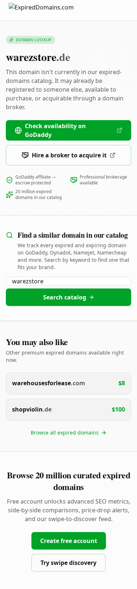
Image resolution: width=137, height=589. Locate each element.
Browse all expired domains (65, 432)
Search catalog (64, 297)
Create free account (68, 541)
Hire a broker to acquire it (69, 155)
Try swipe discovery (68, 563)
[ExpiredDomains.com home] (49, 10)
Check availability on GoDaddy (55, 130)
